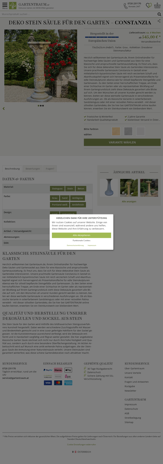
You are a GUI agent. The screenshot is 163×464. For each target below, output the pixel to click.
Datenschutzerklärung (75, 245)
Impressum (92, 245)
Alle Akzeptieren (81, 235)
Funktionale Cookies (81, 240)
